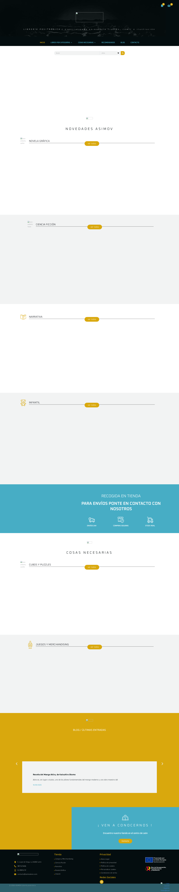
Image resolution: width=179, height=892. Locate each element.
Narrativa (58, 866)
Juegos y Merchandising (64, 859)
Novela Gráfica (60, 870)
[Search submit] (123, 53)
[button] (16, 763)
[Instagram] (101, 882)
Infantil (57, 874)
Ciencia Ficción (60, 863)
